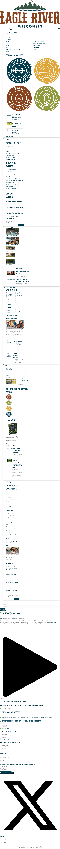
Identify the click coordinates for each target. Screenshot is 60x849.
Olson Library (9, 530)
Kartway (3, 753)
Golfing (7, 47)
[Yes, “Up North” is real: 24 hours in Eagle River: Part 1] (9, 460)
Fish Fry (17, 298)
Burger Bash (9, 171)
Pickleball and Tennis (38, 41)
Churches (8, 526)
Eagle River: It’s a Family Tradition (16, 450)
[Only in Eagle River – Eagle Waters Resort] (11, 280)
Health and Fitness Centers (13, 49)
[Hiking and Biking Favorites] (9, 130)
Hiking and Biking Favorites (16, 132)
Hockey (35, 36)
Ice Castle (8, 501)
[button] (3, 601)
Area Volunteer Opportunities (9, 518)
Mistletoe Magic (10, 182)
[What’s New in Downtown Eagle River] (9, 115)
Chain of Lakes (37, 39)
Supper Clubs (18, 302)
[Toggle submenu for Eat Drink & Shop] (14, 287)
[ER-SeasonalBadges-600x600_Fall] (19, 98)
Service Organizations (11, 528)
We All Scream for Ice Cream (17, 342)
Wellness (35, 49)
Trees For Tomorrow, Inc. (11, 534)
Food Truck (17, 300)
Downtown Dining (17, 293)
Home (1, 618)
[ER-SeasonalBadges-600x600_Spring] (46, 98)
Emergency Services (10, 522)
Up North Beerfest (10, 157)
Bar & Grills (8, 292)
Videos (20, 376)
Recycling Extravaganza (11, 596)
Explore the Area (22, 372)
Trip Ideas (8, 377)
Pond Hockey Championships (13, 153)
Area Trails (8, 372)
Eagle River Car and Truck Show (14, 173)
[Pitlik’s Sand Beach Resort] (11, 272)
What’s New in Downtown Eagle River (16, 117)
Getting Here (22, 374)
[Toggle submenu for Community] (10, 482)
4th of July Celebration (11, 169)
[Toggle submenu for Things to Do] (11, 29)
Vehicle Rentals (37, 47)
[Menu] (59, 28)
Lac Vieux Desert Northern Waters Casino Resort (20, 721)
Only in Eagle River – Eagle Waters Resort (23, 280)
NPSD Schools (9, 524)
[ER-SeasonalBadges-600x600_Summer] (46, 70)
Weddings (21, 378)
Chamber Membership (11, 492)
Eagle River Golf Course (10, 742)
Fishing (7, 45)
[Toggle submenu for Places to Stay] (12, 227)
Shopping (8, 310)
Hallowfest (8, 177)
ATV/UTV (8, 39)
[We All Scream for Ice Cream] (9, 341)
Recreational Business (16, 618)
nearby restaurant (54, 622)
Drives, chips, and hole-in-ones (16, 125)
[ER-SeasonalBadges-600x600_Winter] (19, 70)
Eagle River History (10, 499)
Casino (7, 43)
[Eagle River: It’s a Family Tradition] (9, 449)
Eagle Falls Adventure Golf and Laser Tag (17, 764)
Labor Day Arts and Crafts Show (14, 178)
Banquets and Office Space (10, 374)
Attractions (8, 38)
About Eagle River (10, 513)
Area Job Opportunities (11, 515)
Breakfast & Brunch (8, 299)
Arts (7, 36)
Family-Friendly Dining (16, 355)
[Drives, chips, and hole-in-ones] (9, 123)
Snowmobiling (36, 45)
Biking (7, 41)
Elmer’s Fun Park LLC (8, 732)
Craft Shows (9, 148)
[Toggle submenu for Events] (7, 139)
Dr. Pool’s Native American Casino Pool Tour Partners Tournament (12, 584)
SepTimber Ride (10, 155)
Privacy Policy (9, 505)
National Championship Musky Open (15, 150)
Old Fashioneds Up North (12, 152)
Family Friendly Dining (18, 296)
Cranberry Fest (9, 146)
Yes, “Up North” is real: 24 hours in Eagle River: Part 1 (17, 464)
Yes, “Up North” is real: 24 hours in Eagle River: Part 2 (22, 705)
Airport (7, 520)
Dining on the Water (9, 302)
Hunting (35, 38)
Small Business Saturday (12, 186)
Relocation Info (9, 532)
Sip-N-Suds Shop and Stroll (12, 184)
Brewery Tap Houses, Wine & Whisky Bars (9, 295)
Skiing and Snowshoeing (39, 43)
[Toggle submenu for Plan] (6, 365)
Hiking (7, 51)
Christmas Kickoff (10, 175)
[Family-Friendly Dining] (9, 355)
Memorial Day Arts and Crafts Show (15, 180)
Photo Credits (9, 503)
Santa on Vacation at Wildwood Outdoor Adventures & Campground (12, 576)
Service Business (19, 311)
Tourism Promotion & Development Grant (10, 496)
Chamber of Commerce (11, 494)
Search (4, 604)
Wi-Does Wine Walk (11, 188)
